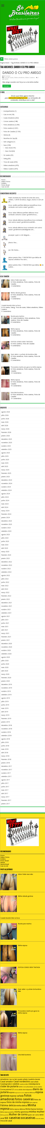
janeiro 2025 (5, 477)
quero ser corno (33, 1115)
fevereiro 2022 (6, 596)
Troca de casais (8, 77)
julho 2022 (5, 579)
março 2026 (5, 429)
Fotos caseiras (8, 128)
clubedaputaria (34, 1084)
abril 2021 (4, 630)
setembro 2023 (6, 531)
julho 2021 (5, 620)
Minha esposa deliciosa (17, 1109)
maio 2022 (4, 586)
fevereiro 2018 (6, 759)
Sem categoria (8, 142)
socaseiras (28, 1118)
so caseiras (12, 1118)
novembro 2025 (6, 442)
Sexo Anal (8, 148)
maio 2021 (4, 626)
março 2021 (5, 633)
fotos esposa (33, 1102)
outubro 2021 (6, 609)
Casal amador (6, 1081)
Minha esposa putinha (7, 1112)
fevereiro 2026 (6, 432)
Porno (3, 180)
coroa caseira (37, 1087)
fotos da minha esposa (18, 1102)
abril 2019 (4, 712)
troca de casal (6, 1121)
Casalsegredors (6, 1084)
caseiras (16, 1084)
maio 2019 (4, 708)
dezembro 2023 (6, 521)
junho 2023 (5, 541)
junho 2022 (5, 582)
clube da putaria (9, 1086)
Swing (5, 158)
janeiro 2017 (5, 804)
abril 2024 (4, 507)
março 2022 (5, 592)
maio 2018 (4, 749)
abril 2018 (4, 752)
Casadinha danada (34, 1079)
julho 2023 (5, 538)
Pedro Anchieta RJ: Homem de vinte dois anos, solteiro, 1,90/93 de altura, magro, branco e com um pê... (25, 200)
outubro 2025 (6, 446)
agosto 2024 (5, 494)
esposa (11, 1092)
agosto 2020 (5, 657)
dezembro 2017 (6, 766)
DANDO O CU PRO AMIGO (21, 73)
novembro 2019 (6, 688)
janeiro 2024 (5, 517)
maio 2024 (4, 504)
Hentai (5, 135)
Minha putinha (4, 1115)
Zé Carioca (7, 76)
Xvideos (3, 183)
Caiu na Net (13, 1079)
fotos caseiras (24, 1099)
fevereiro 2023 (6, 555)
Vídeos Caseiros (30, 77)
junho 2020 (5, 664)
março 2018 (5, 756)
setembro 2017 (6, 776)
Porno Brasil (5, 185)
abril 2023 (4, 548)
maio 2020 (4, 667)
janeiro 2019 (5, 722)
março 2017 (5, 797)
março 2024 (5, 511)
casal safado (34, 1082)
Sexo (5, 145)
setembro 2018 (6, 735)
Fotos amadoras (8, 125)
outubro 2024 (6, 487)
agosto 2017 (5, 780)
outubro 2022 (6, 568)
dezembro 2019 (6, 684)
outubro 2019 (6, 691)
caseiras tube (24, 1084)
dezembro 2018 (6, 725)
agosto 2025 (5, 453)
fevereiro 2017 (6, 800)
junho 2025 (5, 459)
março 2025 (5, 470)
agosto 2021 (5, 616)
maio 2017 (4, 790)
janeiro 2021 (5, 640)
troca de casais (40, 1118)
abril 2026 (4, 425)
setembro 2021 (6, 613)
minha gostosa (21, 1112)
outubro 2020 (6, 650)
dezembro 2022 (6, 562)
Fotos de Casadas (9, 131)
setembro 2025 (6, 449)
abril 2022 (4, 589)
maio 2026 (4, 422)
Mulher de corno (18, 1114)
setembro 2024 (6, 490)
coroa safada (18, 1089)
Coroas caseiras (8, 121)
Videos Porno (5, 181)
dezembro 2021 (6, 603)
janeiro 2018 (5, 763)
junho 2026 (5, 419)
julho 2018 (5, 742)
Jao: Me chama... (13, 250)
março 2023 (5, 551)
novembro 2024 (6, 483)
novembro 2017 (6, 769)
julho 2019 (5, 701)
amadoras (4, 1079)
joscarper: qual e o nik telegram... (19, 235)
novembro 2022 (6, 565)
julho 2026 (5, 415)
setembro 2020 (6, 654)
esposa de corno (19, 1092)
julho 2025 (5, 456)
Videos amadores (19, 77)
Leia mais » (7, 86)
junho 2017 (5, 787)
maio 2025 (4, 463)
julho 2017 (5, 783)
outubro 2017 (6, 773)
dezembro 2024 (6, 480)
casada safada (22, 1079)
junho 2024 (5, 500)
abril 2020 (4, 671)
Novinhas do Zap (9, 138)
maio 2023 (4, 545)
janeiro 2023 (5, 558)
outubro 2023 (6, 528)
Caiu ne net (7, 114)
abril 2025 (4, 466)
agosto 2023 (5, 534)
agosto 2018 (5, 739)
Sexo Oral (8, 151)
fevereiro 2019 (6, 718)
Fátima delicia (8, 1105)
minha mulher (36, 1111)
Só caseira (6, 155)
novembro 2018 (6, 729)
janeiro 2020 (5, 681)
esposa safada (17, 1096)
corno (21, 1087)
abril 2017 (4, 793)
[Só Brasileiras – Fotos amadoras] (22, 12)
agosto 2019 (5, 698)
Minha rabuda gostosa (11, 59)
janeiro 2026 (5, 436)
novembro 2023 (6, 524)
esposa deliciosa (30, 1092)
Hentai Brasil (4, 864)
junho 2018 (5, 746)
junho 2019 (5, 705)
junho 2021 (5, 623)
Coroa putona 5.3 (7, 1090)
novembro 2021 (6, 606)
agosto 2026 (5, 412)
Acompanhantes (8, 111)
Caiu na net (5, 187)
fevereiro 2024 (6, 514)
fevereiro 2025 (6, 473)
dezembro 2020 (6, 643)
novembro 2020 (6, 647)
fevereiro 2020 (6, 678)
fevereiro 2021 (6, 637)
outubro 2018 (6, 732)
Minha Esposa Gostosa (34, 1109)
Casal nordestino (22, 1081)
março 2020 (5, 674)
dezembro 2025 (6, 439)
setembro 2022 (6, 572)
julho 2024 (5, 497)
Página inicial (4, 63)
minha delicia (21, 1105)
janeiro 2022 (5, 599)
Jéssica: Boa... (12, 242)
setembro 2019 (6, 695)
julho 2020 (5, 660)
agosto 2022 (5, 575)
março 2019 (5, 715)
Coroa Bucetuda (28, 1087)
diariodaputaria (27, 1089)
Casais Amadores (9, 118)
